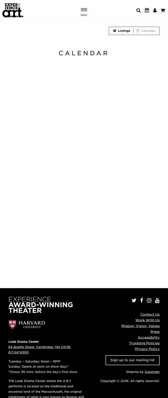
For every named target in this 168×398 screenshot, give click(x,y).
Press (155, 332)
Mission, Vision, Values (140, 326)
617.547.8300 (18, 352)
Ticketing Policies (144, 343)
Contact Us (150, 314)
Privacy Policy (147, 349)
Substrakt (152, 372)
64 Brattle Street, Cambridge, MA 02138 (39, 347)
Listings (124, 30)
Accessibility (149, 337)
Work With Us (147, 320)
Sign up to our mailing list (132, 360)
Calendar (148, 30)
